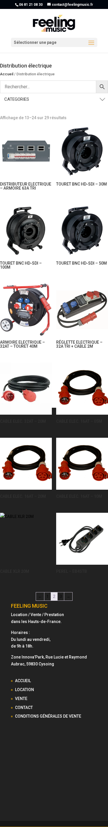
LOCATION (24, 689)
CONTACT (24, 707)
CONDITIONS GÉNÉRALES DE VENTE (48, 716)
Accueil (6, 74)
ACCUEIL (23, 680)
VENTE (21, 698)
